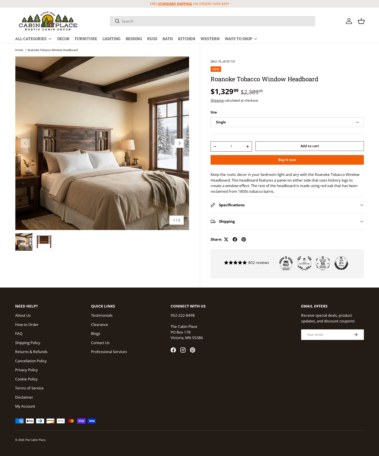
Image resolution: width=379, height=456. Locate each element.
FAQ (18, 333)
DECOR (63, 38)
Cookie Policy (26, 379)
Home (19, 50)
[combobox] (212, 21)
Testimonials (102, 315)
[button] (361, 21)
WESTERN (210, 38)
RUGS (152, 38)
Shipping (217, 100)
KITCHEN (186, 38)
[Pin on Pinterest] (243, 239)
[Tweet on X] (226, 239)
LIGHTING (111, 38)
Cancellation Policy (31, 360)
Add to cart (309, 146)
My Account (25, 406)
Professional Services (109, 351)
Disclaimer (24, 397)
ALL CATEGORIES (30, 38)
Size (214, 112)
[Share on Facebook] (235, 239)
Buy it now (287, 160)
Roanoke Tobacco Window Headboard (53, 50)
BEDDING (134, 38)
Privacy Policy (26, 369)
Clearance (99, 324)
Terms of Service (29, 388)
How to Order (27, 324)
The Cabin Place (35, 440)
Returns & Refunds (31, 351)
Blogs (95, 333)
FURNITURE (86, 38)
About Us (23, 315)
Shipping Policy (27, 342)
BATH (168, 38)
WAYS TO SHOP (238, 38)
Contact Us (100, 342)
